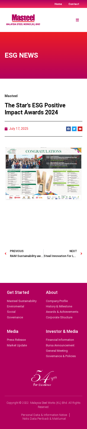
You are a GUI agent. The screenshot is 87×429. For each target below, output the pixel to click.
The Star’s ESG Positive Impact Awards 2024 (35, 109)
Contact (73, 4)
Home (58, 4)
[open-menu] (77, 20)
